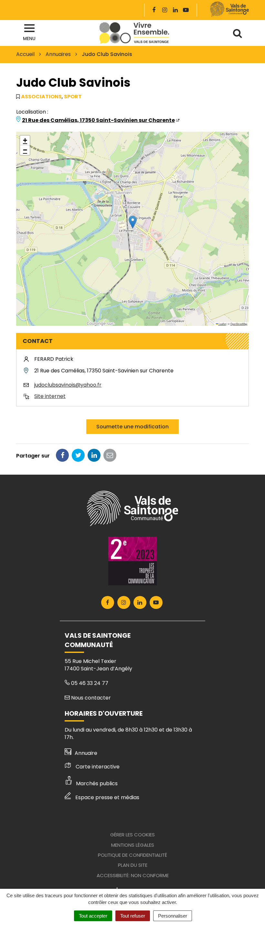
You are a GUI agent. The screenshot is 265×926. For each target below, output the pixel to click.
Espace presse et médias (107, 797)
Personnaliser (172, 916)
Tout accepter (93, 916)
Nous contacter (90, 697)
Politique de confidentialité (132, 855)
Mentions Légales (132, 845)
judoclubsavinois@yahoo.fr (67, 385)
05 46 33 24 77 (89, 683)
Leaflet (222, 323)
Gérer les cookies (132, 834)
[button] (133, 222)
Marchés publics (97, 783)
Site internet (50, 396)
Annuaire (86, 753)
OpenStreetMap (238, 323)
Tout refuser (132, 916)
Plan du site (132, 865)
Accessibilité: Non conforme (133, 875)
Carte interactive (98, 766)
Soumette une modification (132, 426)
